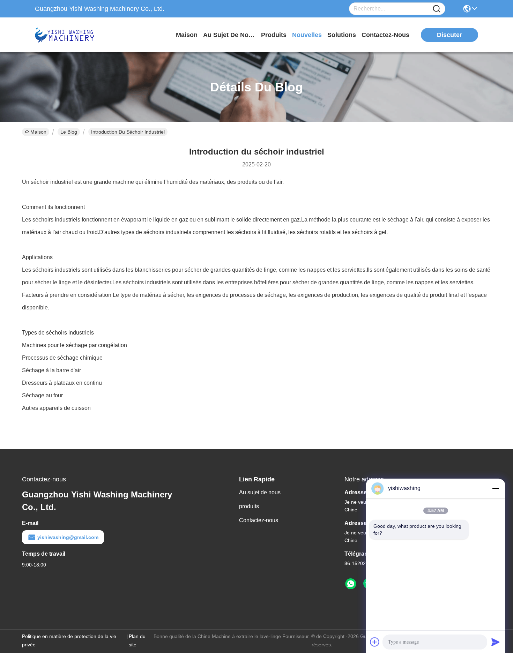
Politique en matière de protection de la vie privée (69, 640)
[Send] (495, 642)
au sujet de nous (229, 34)
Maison (187, 34)
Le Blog (68, 132)
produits (274, 34)
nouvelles (307, 34)
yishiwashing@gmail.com (67, 537)
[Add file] (375, 642)
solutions (341, 34)
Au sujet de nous (260, 492)
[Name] (436, 9)
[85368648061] (350, 584)
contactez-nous (385, 34)
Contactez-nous (258, 520)
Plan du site (137, 640)
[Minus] (495, 488)
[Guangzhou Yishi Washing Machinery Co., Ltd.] (73, 34)
